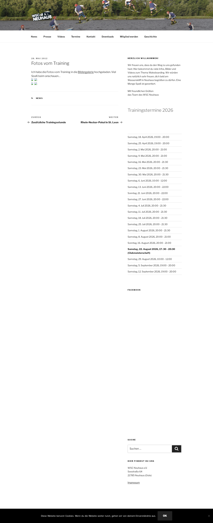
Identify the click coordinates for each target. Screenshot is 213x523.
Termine (75, 36)
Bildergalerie (86, 72)
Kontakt (91, 36)
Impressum (134, 482)
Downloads (108, 36)
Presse (47, 36)
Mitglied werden (129, 36)
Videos (61, 36)
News (34, 36)
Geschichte (150, 36)
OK (165, 515)
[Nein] (209, 516)
